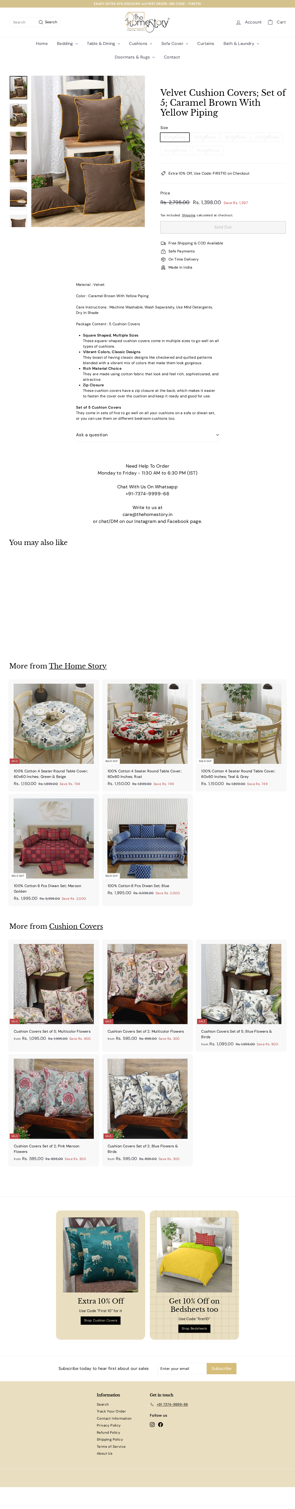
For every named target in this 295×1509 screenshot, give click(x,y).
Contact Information (114, 1418)
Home (42, 43)
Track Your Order (111, 1411)
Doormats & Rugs (133, 57)
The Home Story (78, 666)
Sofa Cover (173, 43)
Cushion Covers (76, 926)
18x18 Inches (236, 137)
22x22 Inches (175, 150)
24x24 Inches (208, 150)
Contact (172, 57)
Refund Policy (108, 1432)
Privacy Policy (109, 1425)
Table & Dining (101, 43)
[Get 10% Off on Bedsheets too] (194, 1255)
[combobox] (35, 22)
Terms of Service (111, 1446)
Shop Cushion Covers (101, 1320)
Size (164, 127)
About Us (104, 1453)
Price (165, 193)
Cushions (139, 43)
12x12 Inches (205, 137)
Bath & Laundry (240, 43)
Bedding (65, 43)
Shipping (189, 215)
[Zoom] (88, 151)
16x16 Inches (175, 137)
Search (103, 1404)
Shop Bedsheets (194, 1328)
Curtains (205, 43)
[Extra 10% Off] (100, 1255)
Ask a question (92, 435)
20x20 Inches (267, 137)
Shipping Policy (110, 1439)
